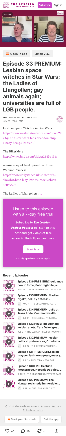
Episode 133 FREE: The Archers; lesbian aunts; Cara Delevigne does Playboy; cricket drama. (39, 325)
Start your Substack (23, 419)
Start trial (33, 249)
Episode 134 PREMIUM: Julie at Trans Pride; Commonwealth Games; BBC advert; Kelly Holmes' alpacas (40, 311)
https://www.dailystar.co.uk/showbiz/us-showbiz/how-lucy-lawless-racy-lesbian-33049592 (30, 180)
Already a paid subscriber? (33, 258)
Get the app (51, 419)
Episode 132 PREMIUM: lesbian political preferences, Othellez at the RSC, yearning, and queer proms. (39, 339)
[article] (33, 285)
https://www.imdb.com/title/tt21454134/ (30, 156)
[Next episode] (12, 43)
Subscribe (45, 5)
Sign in (58, 5)
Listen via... (42, 54)
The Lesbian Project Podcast (20, 117)
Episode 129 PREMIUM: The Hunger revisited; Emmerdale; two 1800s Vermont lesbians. (38, 381)
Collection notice (33, 410)
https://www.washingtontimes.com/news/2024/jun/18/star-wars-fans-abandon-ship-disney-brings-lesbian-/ (32, 138)
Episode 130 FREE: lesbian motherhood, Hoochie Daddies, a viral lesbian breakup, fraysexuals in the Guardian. (40, 368)
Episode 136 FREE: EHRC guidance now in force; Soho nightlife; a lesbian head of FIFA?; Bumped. (40, 283)
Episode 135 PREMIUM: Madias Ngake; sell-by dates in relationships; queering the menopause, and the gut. (38, 297)
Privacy (45, 406)
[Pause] (4, 43)
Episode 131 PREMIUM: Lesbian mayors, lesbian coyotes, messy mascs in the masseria (39, 353)
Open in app (18, 54)
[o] (9, 285)
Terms (55, 406)
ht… (40, 193)
